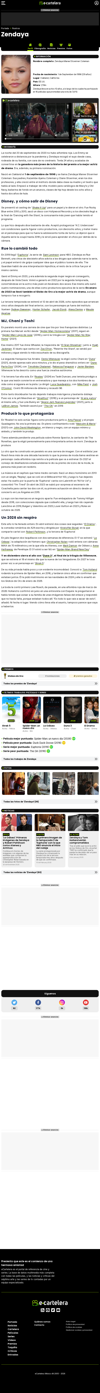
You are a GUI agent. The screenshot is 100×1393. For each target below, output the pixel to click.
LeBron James (10, 406)
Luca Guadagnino (60, 384)
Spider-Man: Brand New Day (73, 549)
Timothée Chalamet (39, 366)
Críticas (12, 1351)
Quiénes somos (42, 1321)
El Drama (89, 524)
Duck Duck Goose (43, 742)
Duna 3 (68, 725)
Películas (13, 1332)
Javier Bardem (85, 366)
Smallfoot (42, 398)
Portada (5, 28)
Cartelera (13, 1329)
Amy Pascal (74, 420)
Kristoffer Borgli (69, 528)
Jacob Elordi (59, 309)
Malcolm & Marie (85, 423)
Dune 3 (47, 555)
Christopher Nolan (57, 541)
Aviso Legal (70, 1321)
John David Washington (27, 427)
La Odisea (49, 725)
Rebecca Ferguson (63, 366)
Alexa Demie (75, 309)
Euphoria (23, 254)
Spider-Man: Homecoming (55, 331)
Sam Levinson (51, 254)
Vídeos (12, 1340)
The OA (48, 406)
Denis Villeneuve (50, 359)
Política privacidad (75, 1324)
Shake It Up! (39, 207)
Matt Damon (70, 545)
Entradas (13, 1354)
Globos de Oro (15, 676)
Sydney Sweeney (21, 309)
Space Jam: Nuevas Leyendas (58, 402)
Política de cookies (74, 1327)
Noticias (12, 1325)
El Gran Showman (71, 345)
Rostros (16, 28)
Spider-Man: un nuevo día (31, 727)
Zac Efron (46, 349)
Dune (92, 359)
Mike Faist (83, 384)
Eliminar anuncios (50, 10)
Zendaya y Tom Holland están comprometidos (79, 840)
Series (11, 1336)
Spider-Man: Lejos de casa (17, 335)
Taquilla (12, 1347)
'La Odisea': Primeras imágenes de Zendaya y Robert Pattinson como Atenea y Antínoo (16, 843)
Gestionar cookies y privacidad (79, 1330)
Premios (12, 1343)
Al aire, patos (88, 398)
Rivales (39, 376)
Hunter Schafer (41, 309)
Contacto (39, 1325)
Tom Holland (90, 569)
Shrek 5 (39, 563)
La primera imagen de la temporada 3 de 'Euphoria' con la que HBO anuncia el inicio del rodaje (49, 843)
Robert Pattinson (35, 531)
